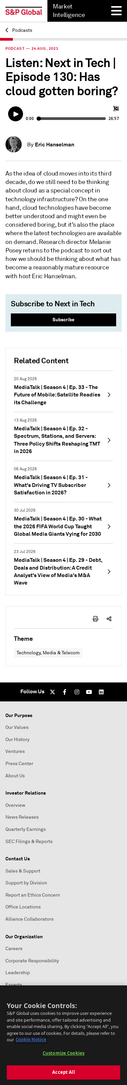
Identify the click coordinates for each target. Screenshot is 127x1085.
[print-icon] (95, 619)
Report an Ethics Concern (32, 895)
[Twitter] (52, 692)
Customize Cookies (63, 1053)
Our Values (16, 727)
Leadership (17, 973)
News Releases (22, 817)
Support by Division (26, 883)
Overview (15, 805)
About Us (15, 776)
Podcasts (21, 30)
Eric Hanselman (54, 144)
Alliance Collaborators (29, 919)
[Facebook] (64, 692)
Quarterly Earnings (25, 829)
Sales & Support (22, 871)
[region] (63, 1035)
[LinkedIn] (101, 692)
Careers (13, 948)
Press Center (19, 763)
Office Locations (23, 907)
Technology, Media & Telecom (48, 653)
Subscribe (63, 319)
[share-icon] (109, 619)
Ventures (15, 751)
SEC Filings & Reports (28, 841)
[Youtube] (89, 692)
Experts (13, 985)
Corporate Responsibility (32, 961)
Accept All (63, 1072)
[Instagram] (76, 692)
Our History (17, 739)
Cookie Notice (31, 1040)
